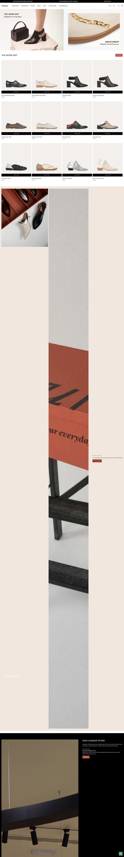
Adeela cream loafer (37, 137)
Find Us (86, 757)
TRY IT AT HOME (97, 460)
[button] (113, 6)
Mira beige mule (97, 137)
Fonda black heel (66, 95)
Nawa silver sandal (67, 178)
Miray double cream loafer (38, 95)
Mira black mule (66, 137)
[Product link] (16, 80)
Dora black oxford (6, 178)
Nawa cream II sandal (98, 178)
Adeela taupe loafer (6, 137)
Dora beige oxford (36, 178)
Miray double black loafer (7, 95)
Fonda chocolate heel (98, 95)
